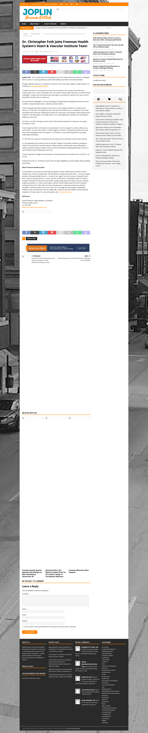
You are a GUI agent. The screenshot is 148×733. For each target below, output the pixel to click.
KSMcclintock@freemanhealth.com (34, 207)
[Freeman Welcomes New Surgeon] (79, 492)
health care (31, 238)
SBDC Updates (106, 706)
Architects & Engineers (108, 649)
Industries (34, 24)
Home (24, 24)
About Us (25, 642)
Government (106, 676)
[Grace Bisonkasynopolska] (77, 664)
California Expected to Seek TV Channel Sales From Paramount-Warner (107, 53)
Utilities (104, 720)
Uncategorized (106, 716)
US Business (106, 718)
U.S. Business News (101, 33)
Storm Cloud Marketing (73, 728)
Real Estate (105, 697)
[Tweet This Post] (35, 72)
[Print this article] (69, 72)
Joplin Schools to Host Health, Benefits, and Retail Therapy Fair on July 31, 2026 (86, 669)
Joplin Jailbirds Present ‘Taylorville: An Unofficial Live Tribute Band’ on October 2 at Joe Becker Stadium (109, 108)
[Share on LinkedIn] (43, 72)
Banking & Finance (107, 651)
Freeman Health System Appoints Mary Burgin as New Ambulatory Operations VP (32, 573)
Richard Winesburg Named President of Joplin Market (90, 692)
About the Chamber (51, 4)
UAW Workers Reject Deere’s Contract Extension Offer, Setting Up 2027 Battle (107, 39)
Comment (25, 594)
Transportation (106, 712)
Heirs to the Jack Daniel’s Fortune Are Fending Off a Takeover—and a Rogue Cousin (108, 163)
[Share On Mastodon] (86, 72)
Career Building (106, 653)
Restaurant (105, 702)
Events (63, 24)
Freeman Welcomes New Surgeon (79, 571)
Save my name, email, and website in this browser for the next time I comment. (50, 627)
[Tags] (109, 99)
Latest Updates (50, 24)
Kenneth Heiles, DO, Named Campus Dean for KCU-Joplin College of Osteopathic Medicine (56, 573)
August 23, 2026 (99, 42)
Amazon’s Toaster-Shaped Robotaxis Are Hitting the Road (108, 60)
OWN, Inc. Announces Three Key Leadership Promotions (90, 702)
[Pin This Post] (52, 72)
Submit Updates (36, 4)
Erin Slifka (40, 51)
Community (105, 658)
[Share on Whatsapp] (77, 72)
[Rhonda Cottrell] (77, 650)
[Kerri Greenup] (77, 703)
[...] (26, 660)
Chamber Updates (107, 655)
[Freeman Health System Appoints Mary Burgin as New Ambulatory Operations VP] (33, 492)
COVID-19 (105, 662)
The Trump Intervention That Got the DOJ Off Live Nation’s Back (108, 46)
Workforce (105, 723)
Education (105, 668)
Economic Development (109, 666)
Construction (106, 660)
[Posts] (98, 99)
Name (24, 609)
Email (24, 615)
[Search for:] (116, 28)
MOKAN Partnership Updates (111, 693)
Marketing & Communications (111, 691)
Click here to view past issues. (31, 678)
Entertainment (106, 672)
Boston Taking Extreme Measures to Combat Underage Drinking (106, 67)
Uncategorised (106, 714)
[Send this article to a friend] (60, 72)
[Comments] (120, 99)
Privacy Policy (27, 666)
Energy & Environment (108, 670)
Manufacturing (106, 689)
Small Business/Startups (109, 708)
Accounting (105, 647)
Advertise (24, 4)
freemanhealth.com (65, 192)
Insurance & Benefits (108, 685)
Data (103, 664)
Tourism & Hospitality (108, 710)
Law (103, 687)
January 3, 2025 (29, 51)
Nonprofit (105, 695)
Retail (103, 704)
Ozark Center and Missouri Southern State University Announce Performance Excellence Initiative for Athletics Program (109, 122)
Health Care (50, 51)
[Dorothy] (77, 680)
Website (24, 621)
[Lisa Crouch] (77, 692)
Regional (104, 699)
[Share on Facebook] (26, 72)
